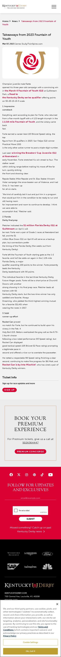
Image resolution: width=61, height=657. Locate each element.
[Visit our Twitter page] (19, 475)
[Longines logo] (30, 554)
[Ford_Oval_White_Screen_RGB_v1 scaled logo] (47, 554)
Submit (31, 519)
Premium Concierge (30, 451)
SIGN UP (9, 390)
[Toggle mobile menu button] (54, 6)
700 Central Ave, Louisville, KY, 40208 (22, 596)
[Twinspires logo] (30, 566)
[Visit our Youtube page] (50, 475)
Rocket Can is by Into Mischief (19, 364)
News (15, 21)
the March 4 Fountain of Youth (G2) (24, 90)
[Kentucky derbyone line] (29, 585)
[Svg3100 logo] (47, 566)
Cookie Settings (30, 642)
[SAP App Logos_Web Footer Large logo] (13, 566)
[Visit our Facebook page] (11, 475)
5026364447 (31, 442)
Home (5, 21)
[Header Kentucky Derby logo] (14, 6)
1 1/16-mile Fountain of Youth (18, 122)
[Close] (57, 604)
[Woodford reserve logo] (13, 554)
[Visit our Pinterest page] (34, 475)
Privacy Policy (9, 636)
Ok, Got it (30, 651)
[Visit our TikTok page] (42, 475)
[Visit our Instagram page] (26, 475)
